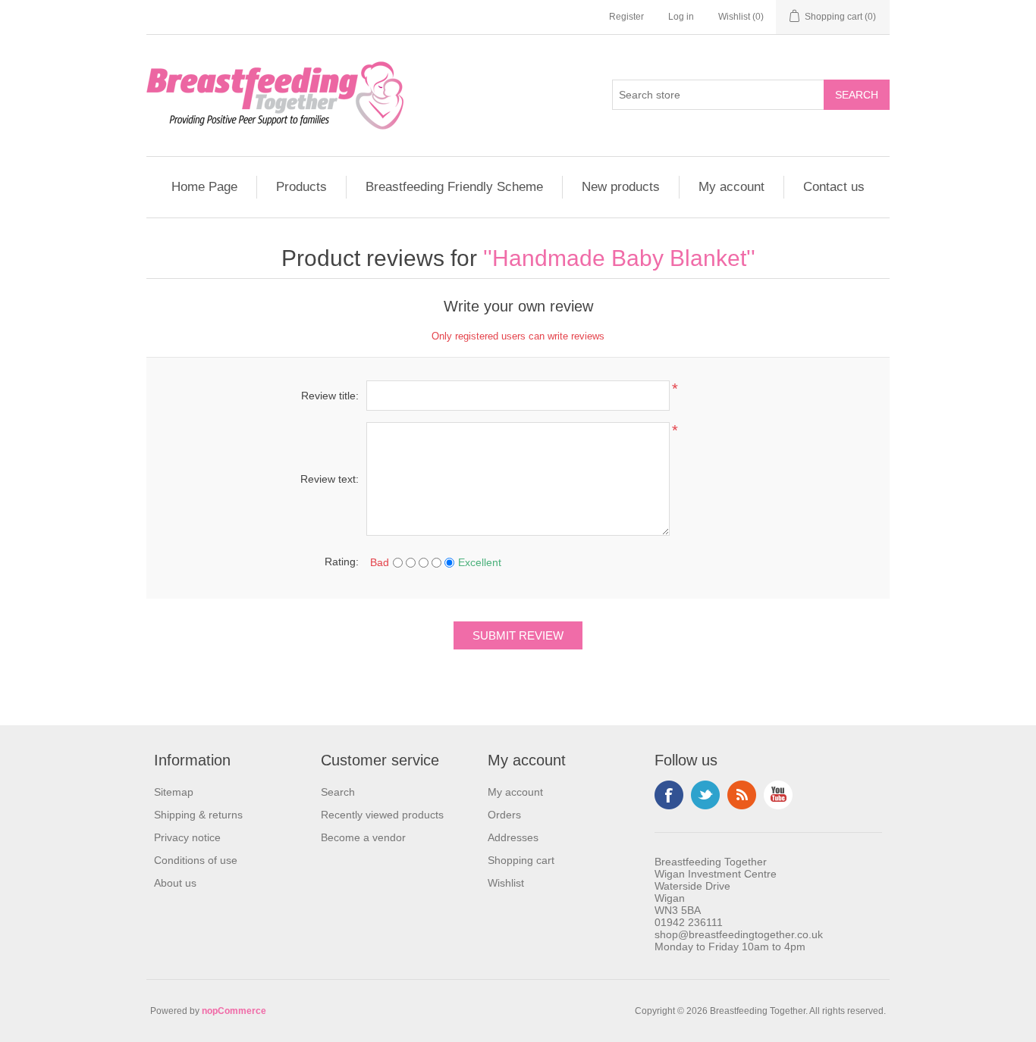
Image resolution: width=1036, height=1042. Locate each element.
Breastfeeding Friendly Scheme (454, 187)
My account (731, 187)
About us (175, 883)
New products (621, 187)
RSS (741, 795)
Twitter (705, 795)
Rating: (342, 561)
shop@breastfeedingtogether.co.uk (739, 934)
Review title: (330, 396)
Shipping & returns (198, 815)
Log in (681, 16)
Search (338, 792)
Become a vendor (363, 837)
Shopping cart (521, 860)
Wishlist (506, 883)
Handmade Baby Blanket (619, 258)
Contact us (834, 187)
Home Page (204, 187)
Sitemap (173, 792)
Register (626, 16)
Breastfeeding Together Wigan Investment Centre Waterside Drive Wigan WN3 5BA (716, 886)
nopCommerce (234, 1011)
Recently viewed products (382, 815)
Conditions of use (195, 860)
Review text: (329, 479)
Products (301, 187)
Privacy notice (187, 837)
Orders (504, 815)
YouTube (778, 795)
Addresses (513, 837)
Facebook (669, 795)
